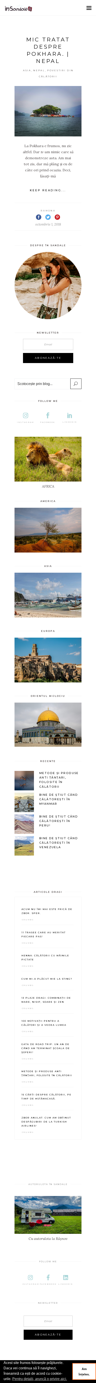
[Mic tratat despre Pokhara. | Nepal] (48, 111)
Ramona (48, 210)
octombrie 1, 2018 (48, 224)
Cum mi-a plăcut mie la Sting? (46, 978)
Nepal (39, 70)
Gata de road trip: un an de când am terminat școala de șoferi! (45, 1048)
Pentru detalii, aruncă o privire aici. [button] (39, 1379)
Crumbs (28, 919)
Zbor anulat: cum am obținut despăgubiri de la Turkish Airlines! (46, 1121)
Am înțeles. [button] (84, 1371)
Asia (27, 70)
